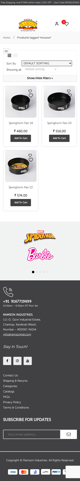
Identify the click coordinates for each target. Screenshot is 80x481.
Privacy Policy (12, 402)
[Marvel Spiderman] (40, 236)
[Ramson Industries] (28, 24)
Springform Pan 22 (21, 187)
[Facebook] (7, 361)
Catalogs (8, 391)
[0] (66, 24)
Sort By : (11, 63)
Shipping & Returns (15, 380)
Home (6, 37)
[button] (33, 272)
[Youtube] (28, 361)
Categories (10, 386)
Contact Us (10, 375)
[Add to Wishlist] (30, 91)
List (16, 55)
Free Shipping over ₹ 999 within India (21, 2)
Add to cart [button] (20, 138)
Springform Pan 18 (21, 123)
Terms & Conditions (16, 407)
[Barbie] (40, 254)
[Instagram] (17, 361)
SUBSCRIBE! (69, 434)
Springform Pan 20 (59, 123)
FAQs (6, 396)
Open (6, 51)
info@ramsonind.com (17, 334)
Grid (9, 55)
